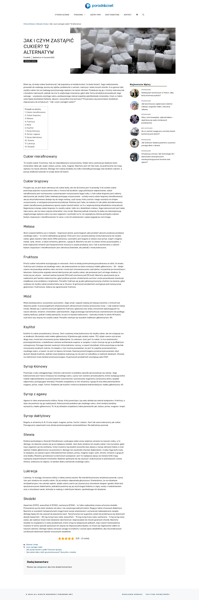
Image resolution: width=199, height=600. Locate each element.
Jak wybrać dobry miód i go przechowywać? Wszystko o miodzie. (51, 552)
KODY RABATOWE (112, 15)
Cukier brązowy (34, 115)
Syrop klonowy (33, 131)
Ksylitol (30, 128)
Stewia (31, 140)
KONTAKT (128, 15)
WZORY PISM (95, 15)
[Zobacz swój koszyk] (137, 14)
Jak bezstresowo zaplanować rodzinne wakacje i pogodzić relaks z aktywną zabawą (156, 106)
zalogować (42, 567)
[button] (143, 14)
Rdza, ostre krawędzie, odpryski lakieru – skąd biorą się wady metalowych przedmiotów (157, 120)
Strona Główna (29, 24)
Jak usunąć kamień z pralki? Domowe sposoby (44, 550)
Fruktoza (31, 121)
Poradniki (26, 58)
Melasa (30, 118)
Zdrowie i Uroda (42, 24)
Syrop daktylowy (34, 137)
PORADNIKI (78, 15)
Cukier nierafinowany (35, 112)
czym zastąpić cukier (34, 547)
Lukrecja (31, 143)
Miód (29, 125)
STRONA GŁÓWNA (62, 15)
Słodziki (31, 146)
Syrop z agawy (33, 134)
